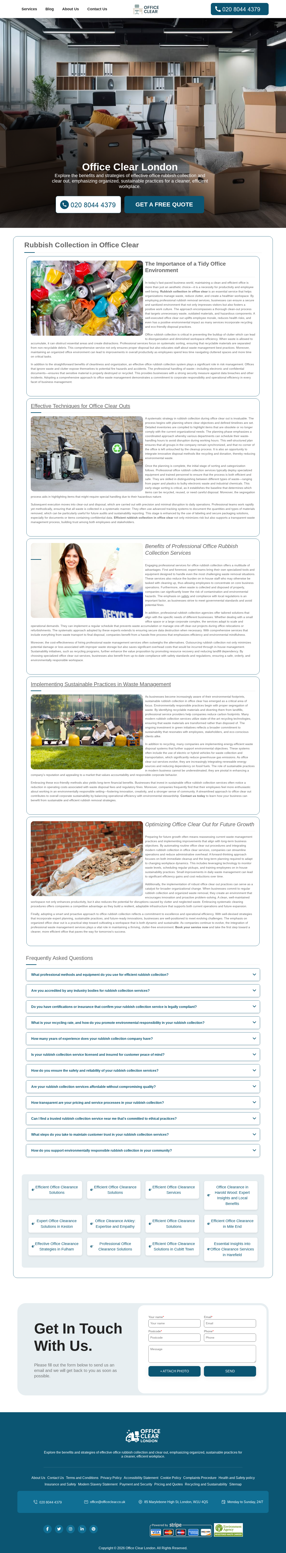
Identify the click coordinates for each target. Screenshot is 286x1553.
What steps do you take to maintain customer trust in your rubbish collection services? (100, 1134)
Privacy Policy (111, 1478)
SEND (230, 1371)
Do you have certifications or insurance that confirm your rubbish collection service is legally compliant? (114, 1007)
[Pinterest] (93, 1529)
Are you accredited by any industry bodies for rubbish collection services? (90, 990)
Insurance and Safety (60, 1484)
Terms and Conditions (82, 1478)
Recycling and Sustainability (206, 1484)
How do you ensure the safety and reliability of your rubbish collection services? (94, 1070)
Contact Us (97, 9)
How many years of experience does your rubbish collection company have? (92, 1038)
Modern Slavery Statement (97, 1484)
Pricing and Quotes (168, 1484)
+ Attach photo (174, 1371)
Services (29, 9)
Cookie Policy (170, 1478)
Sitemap (235, 1484)
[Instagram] (70, 1529)
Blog (49, 9)
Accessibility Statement (141, 1478)
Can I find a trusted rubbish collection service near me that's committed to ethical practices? (104, 1118)
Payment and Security (136, 1484)
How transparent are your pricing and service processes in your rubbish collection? (97, 1102)
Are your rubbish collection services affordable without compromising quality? (93, 1086)
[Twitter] (59, 1529)
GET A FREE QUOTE (164, 204)
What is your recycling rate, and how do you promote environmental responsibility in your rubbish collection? (118, 1022)
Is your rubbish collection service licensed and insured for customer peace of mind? (98, 1054)
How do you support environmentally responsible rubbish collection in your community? (101, 1150)
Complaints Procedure (199, 1478)
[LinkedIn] (82, 1529)
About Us (70, 9)
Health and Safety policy (237, 1478)
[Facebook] (47, 1529)
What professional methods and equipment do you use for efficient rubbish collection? (100, 974)
